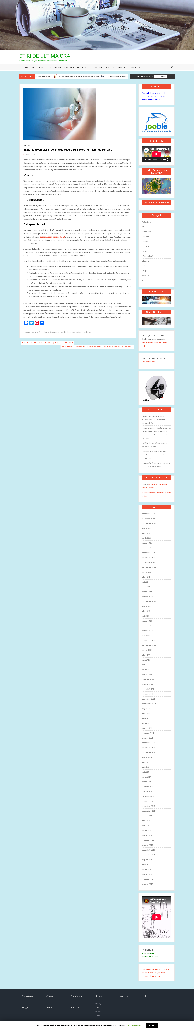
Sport (134, 67)
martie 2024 (147, 591)
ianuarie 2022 (147, 684)
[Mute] (164, 159)
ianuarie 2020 (147, 791)
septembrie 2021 (149, 704)
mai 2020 (145, 772)
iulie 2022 (146, 655)
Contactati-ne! (148, 361)
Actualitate (27, 67)
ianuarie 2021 (147, 738)
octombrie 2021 (148, 699)
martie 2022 (147, 674)
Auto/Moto (55, 67)
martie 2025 (147, 543)
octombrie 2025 (148, 518)
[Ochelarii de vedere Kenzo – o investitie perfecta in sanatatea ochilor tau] (88, 76)
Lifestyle (145, 261)
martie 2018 (147, 874)
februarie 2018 (148, 879)
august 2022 (147, 650)
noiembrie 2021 (148, 694)
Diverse (68, 67)
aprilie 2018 (146, 869)
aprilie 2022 (146, 669)
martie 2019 (147, 835)
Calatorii (145, 236)
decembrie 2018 (148, 850)
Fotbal (144, 251)
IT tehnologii (147, 256)
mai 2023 (145, 616)
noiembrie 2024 (148, 557)
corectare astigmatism (32, 332)
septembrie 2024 (149, 567)
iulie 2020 (146, 762)
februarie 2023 (148, 626)
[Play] (145, 159)
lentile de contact (51, 332)
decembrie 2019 (148, 796)
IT (91, 67)
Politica (110, 67)
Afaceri (41, 67)
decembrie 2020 (148, 743)
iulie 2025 (146, 533)
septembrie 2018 (149, 855)
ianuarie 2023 (147, 630)
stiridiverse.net (148, 953)
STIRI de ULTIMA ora (44, 56)
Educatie (81, 67)
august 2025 (147, 528)
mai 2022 (145, 665)
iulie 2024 (146, 577)
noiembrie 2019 (148, 801)
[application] (156, 154)
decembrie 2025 (148, 513)
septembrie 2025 (149, 523)
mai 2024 (145, 582)
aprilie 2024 (146, 587)
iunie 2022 (146, 660)
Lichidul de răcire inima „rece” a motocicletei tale (63, 76)
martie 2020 (147, 782)
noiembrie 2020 (148, 747)
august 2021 (147, 708)
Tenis (97, 1015)
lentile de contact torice (71, 332)
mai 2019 (145, 825)
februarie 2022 (148, 679)
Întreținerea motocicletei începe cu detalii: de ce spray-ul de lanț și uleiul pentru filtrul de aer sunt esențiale (156, 433)
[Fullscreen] (168, 159)
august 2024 (147, 572)
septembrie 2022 (149, 645)
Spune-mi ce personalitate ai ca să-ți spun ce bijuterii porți (48, 343)
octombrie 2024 (148, 562)
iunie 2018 (146, 864)
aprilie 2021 (146, 723)
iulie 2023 (146, 611)
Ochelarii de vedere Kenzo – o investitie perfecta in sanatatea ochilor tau (122, 76)
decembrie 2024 (148, 552)
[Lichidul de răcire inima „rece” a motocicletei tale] (39, 76)
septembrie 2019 (149, 811)
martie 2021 (147, 728)
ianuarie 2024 (147, 596)
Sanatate (123, 67)
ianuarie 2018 (147, 884)
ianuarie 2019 (147, 845)
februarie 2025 (148, 548)
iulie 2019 (146, 821)
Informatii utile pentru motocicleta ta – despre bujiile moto (156, 465)
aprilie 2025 (146, 538)
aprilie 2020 (146, 777)
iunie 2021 (146, 718)
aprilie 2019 (146, 830)
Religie (98, 67)
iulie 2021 (146, 713)
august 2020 (147, 757)
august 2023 (147, 606)
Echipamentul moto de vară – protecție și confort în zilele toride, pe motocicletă (96, 347)
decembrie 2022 (148, 635)
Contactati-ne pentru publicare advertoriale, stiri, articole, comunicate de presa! (155, 96)
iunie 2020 (146, 767)
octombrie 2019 (148, 806)
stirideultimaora (148, 492)
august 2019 (147, 816)
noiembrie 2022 (148, 640)
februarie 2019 (148, 840)
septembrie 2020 (149, 752)
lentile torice (88, 332)
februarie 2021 (148, 733)
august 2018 (147, 860)
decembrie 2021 (148, 689)
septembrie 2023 (149, 601)
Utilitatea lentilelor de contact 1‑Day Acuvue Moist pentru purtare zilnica (154, 419)
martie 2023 (147, 621)
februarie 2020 (148, 786)
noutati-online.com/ (150, 956)
